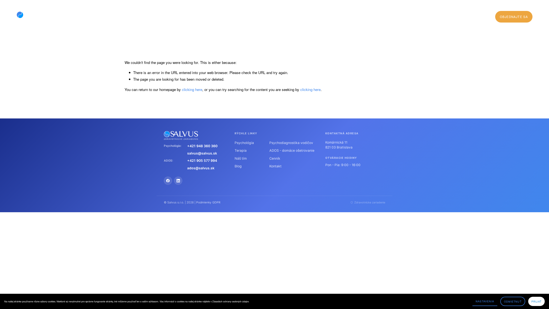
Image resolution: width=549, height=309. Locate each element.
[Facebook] (168, 181)
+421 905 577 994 (202, 161)
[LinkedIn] (178, 181)
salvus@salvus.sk (202, 153)
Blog (323, 16)
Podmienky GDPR (208, 202)
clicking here (192, 89)
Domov (229, 16)
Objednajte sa (514, 17)
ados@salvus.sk (200, 168)
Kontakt (275, 166)
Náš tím (241, 158)
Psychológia (244, 143)
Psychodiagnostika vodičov (291, 143)
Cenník (308, 16)
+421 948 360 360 (202, 146)
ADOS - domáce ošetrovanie (291, 150)
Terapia (241, 150)
